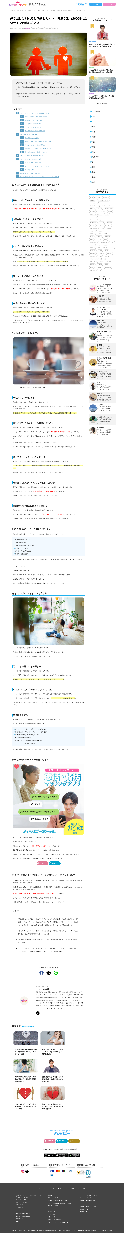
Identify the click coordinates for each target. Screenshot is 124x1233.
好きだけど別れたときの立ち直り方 (29, 159)
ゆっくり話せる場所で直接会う (32, 123)
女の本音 (100, 236)
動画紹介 (101, 231)
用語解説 (93, 253)
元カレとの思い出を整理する (32, 162)
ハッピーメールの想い (21, 1202)
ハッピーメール (103, 217)
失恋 (39, 10)
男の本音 (102, 253)
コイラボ (100, 208)
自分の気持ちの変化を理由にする (33, 130)
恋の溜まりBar (104, 242)
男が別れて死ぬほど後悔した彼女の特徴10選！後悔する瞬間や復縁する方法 (25, 1079)
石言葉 (107, 256)
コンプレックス (109, 208)
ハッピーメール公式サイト (57, 1008)
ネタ (108, 214)
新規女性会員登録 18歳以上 (23, 1213)
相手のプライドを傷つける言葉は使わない (36, 141)
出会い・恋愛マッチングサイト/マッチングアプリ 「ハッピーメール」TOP (29, 1196)
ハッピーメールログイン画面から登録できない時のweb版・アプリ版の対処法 (102, 45)
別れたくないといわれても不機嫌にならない (36, 148)
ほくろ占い (93, 203)
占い (108, 231)
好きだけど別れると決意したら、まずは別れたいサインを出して (38, 176)
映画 (99, 247)
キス (92, 208)
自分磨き (109, 261)
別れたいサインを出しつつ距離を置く (34, 116)
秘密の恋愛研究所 (95, 259)
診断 (91, 67)
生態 (107, 250)
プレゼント (93, 222)
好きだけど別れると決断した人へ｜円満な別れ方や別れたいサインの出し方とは (63, 10)
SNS (99, 197)
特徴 (93, 167)
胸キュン (93, 261)
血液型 (100, 264)
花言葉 (92, 264)
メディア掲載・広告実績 (54, 1219)
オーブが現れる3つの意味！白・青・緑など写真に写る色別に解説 (101, 97)
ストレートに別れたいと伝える (32, 127)
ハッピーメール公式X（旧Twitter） (89, 1195)
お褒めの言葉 (51, 1217)
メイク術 (110, 222)
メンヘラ (93, 225)
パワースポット (94, 219)
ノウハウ (35, 28)
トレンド (95, 121)
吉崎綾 (99, 233)
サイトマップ (83, 1211)
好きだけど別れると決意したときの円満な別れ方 (33, 113)
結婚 (105, 259)
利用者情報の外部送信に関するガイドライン (59, 1203)
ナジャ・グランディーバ (96, 214)
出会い (92, 41)
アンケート (96, 111)
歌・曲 (105, 247)
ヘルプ (17, 1221)
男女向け (55, 28)
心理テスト (93, 242)
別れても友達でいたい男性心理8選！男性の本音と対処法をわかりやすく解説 (26, 1052)
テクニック (102, 211)
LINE (92, 197)
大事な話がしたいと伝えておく (32, 120)
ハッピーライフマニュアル (67, 1188)
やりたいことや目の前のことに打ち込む (35, 166)
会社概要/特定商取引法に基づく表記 (57, 1200)
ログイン (74, 1141)
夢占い (106, 233)
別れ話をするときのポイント (27, 134)
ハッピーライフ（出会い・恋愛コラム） (58, 1222)
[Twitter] (48, 973)
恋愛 (93, 147)
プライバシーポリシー (53, 1198)
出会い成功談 (51, 1214)
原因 (92, 233)
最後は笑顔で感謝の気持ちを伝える (34, 152)
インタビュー (94, 205)
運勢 (92, 267)
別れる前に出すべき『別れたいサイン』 (30, 155)
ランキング (108, 225)
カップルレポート (52, 1211)
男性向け (93, 256)
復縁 (106, 239)
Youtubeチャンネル (103, 200)
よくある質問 (19, 1207)
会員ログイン (19, 1218)
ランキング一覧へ (102, 103)
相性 (101, 256)
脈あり (101, 261)
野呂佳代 (93, 270)
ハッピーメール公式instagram (87, 1198)
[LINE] (56, 973)
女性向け (108, 236)
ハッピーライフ (31, 10)
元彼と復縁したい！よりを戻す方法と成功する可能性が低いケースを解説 (25, 1107)
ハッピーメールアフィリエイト (88, 1206)
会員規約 (50, 1195)
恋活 (93, 152)
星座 (92, 247)
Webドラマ (106, 197)
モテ (101, 225)
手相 (99, 245)
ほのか (102, 203)
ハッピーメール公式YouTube (87, 1200)
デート (110, 211)
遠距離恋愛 (108, 267)
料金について (19, 1205)
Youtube (93, 200)
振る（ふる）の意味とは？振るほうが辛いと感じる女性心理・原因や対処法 (52, 1052)
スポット (93, 211)
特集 (93, 172)
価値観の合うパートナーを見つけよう (30, 173)
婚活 (93, 137)
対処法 (41, 28)
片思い (94, 162)
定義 (93, 142)
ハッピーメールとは (21, 1199)
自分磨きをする (28, 169)
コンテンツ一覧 (84, 1209)
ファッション (106, 219)
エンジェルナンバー (106, 205)
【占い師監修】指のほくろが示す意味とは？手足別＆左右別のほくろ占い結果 (101, 71)
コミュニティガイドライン (55, 1205)
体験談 (109, 228)
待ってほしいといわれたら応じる (33, 145)
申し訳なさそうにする (30, 137)
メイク (102, 222)
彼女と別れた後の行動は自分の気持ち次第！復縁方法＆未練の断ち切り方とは (52, 1079)
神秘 (91, 93)
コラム (94, 116)
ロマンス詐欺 (94, 228)
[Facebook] (41, 973)
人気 (103, 228)
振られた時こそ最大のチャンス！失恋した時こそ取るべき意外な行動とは (52, 1107)
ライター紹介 (81, 1188)
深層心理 (95, 157)
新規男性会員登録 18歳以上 (23, 1216)
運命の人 (100, 267)
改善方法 (48, 28)
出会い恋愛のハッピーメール (16, 10)
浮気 (112, 247)
